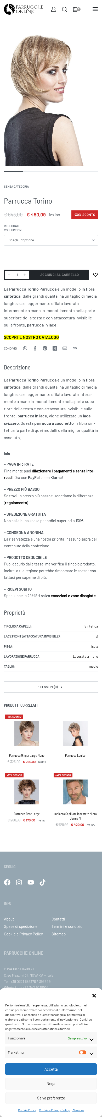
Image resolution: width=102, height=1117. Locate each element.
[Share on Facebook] (35, 348)
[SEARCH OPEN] (64, 9)
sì (97, 636)
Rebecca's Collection (12, 228)
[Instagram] (19, 882)
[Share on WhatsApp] (25, 348)
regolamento (16, 502)
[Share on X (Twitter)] (55, 348)
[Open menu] (95, 9)
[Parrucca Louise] (75, 733)
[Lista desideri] (95, 275)
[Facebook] (7, 882)
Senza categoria (16, 186)
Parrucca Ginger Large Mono (26, 755)
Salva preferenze (51, 1098)
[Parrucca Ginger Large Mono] (26, 733)
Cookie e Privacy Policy (54, 1110)
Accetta (51, 1069)
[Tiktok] (42, 882)
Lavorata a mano (85, 656)
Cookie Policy (27, 1110)
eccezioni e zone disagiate (73, 595)
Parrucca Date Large (27, 814)
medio (93, 666)
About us (78, 1110)
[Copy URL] (74, 348)
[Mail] (65, 348)
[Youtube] (30, 882)
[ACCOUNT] (53, 9)
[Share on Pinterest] (45, 348)
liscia (94, 646)
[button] (94, 995)
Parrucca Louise (75, 755)
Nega (51, 1083)
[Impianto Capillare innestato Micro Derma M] (75, 792)
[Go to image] (13, 171)
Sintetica (91, 626)
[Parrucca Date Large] (26, 792)
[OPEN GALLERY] (51, 95)
